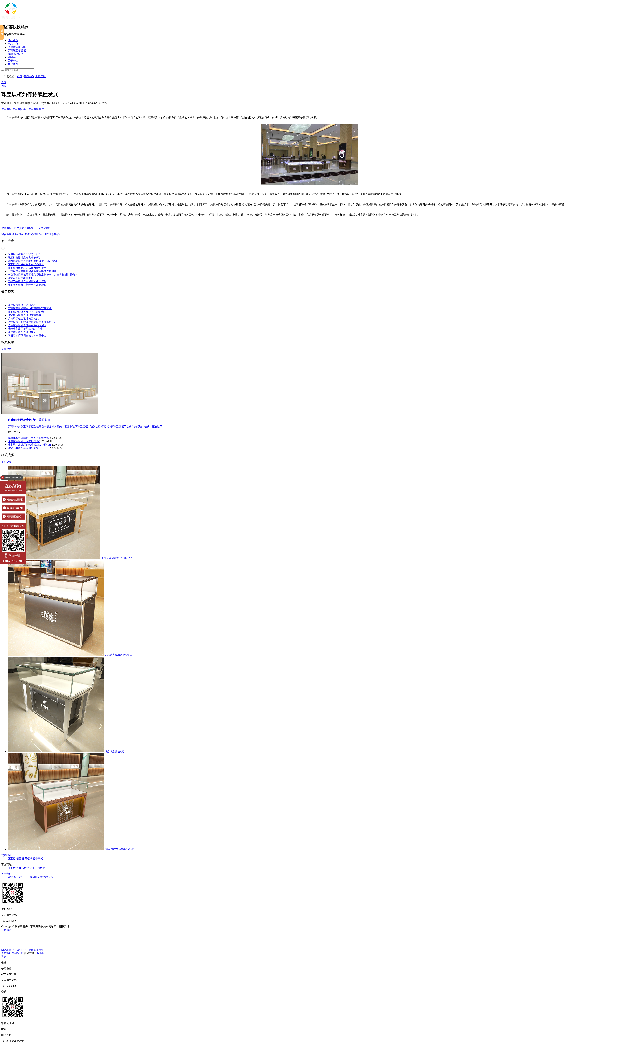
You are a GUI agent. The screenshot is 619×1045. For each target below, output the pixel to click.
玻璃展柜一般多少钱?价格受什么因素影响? (25, 228)
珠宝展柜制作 (36, 109)
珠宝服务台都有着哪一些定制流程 (27, 284)
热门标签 (17, 950)
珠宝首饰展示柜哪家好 (21, 278)
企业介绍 (13, 877)
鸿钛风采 (48, 877)
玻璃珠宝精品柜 (17, 50)
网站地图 (6, 950)
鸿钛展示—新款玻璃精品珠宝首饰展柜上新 (32, 322)
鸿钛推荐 (6, 855)
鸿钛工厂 (24, 877)
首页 (19, 76)
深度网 (41, 953)
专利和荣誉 (36, 877)
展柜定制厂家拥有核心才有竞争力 (27, 335)
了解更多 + (7, 349)
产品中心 (13, 43)
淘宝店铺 (13, 868)
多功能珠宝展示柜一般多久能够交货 (29, 438)
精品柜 (20, 858)
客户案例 (13, 64)
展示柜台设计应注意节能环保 (24, 257)
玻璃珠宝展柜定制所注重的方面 (29, 420)
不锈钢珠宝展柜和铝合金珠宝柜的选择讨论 (32, 271)
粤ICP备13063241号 (12, 953)
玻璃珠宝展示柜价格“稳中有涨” (26, 328)
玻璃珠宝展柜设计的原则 (22, 332)
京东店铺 (24, 868)
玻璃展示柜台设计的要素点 (23, 318)
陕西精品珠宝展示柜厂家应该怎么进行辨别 (32, 261)
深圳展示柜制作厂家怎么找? (24, 254)
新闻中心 (13, 57)
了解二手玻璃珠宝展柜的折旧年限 (27, 281)
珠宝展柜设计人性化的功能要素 (26, 311)
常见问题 (40, 76)
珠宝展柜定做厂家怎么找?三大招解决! (30, 444)
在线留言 (6, 929)
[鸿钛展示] (11, 19)
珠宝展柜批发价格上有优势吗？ (26, 264)
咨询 (3, 956)
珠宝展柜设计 (20, 109)
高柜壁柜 (30, 858)
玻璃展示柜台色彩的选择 (22, 305)
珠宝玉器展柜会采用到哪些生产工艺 (29, 448)
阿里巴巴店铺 (37, 868)
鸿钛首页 (13, 40)
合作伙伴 (28, 950)
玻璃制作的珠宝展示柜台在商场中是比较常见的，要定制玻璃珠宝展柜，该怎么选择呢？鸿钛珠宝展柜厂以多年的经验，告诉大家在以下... (86, 426)
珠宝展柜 (6, 109)
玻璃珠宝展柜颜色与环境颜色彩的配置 (30, 308)
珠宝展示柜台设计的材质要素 (24, 315)
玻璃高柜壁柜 (15, 54)
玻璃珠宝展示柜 (17, 47)
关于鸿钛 (13, 60)
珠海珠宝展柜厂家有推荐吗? (24, 441)
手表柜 (39, 858)
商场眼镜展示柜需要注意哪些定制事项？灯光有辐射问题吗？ (42, 274)
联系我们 (39, 950)
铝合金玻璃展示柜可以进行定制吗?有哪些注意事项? (30, 234)
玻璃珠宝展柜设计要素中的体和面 (27, 325)
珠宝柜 (11, 858)
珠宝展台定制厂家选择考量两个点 (27, 267)
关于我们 (6, 873)
